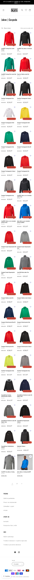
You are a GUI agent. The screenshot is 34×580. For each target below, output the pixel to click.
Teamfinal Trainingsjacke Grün (7, 370)
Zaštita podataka (9, 498)
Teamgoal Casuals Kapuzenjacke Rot (8, 246)
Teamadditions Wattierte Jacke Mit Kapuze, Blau (24, 395)
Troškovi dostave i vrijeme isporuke (15, 541)
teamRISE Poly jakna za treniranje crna (24, 49)
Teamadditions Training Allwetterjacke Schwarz (6, 395)
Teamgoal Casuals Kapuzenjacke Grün (8, 273)
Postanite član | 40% (10, 525)
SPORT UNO (12, 576)
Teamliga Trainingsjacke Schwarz (24, 98)
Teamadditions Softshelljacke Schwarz (7, 447)
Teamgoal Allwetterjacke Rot (7, 346)
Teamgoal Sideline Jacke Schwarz (24, 298)
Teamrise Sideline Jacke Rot (23, 74)
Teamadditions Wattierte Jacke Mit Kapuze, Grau (8, 421)
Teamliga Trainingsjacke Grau (7, 98)
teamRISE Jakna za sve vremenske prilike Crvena (8, 221)
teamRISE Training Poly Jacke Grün (8, 74)
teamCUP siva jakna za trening (7, 472)
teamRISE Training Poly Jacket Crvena (7, 49)
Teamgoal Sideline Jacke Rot (7, 298)
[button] (3, 10)
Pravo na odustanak (9, 502)
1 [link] (12, 483)
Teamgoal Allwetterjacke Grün (23, 322)
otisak (5, 510)
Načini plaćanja (8, 536)
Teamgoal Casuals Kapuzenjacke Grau (24, 247)
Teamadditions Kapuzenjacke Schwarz (23, 421)
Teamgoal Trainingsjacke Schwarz (8, 171)
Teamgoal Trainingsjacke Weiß (7, 122)
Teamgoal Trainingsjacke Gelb (23, 122)
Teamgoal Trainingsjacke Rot (23, 171)
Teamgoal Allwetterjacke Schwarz (24, 346)
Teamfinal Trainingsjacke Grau (23, 370)
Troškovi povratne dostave (12, 545)
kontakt (6, 521)
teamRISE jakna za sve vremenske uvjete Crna (24, 196)
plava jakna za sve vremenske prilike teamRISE (23, 221)
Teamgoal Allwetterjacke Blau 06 (8, 322)
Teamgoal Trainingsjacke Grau (7, 195)
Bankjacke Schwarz (21, 446)
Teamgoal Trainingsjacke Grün (7, 147)
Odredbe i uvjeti (8, 506)
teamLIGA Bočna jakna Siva (23, 272)
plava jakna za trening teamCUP (24, 472)
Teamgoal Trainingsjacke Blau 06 (24, 147)
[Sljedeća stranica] (22, 484)
